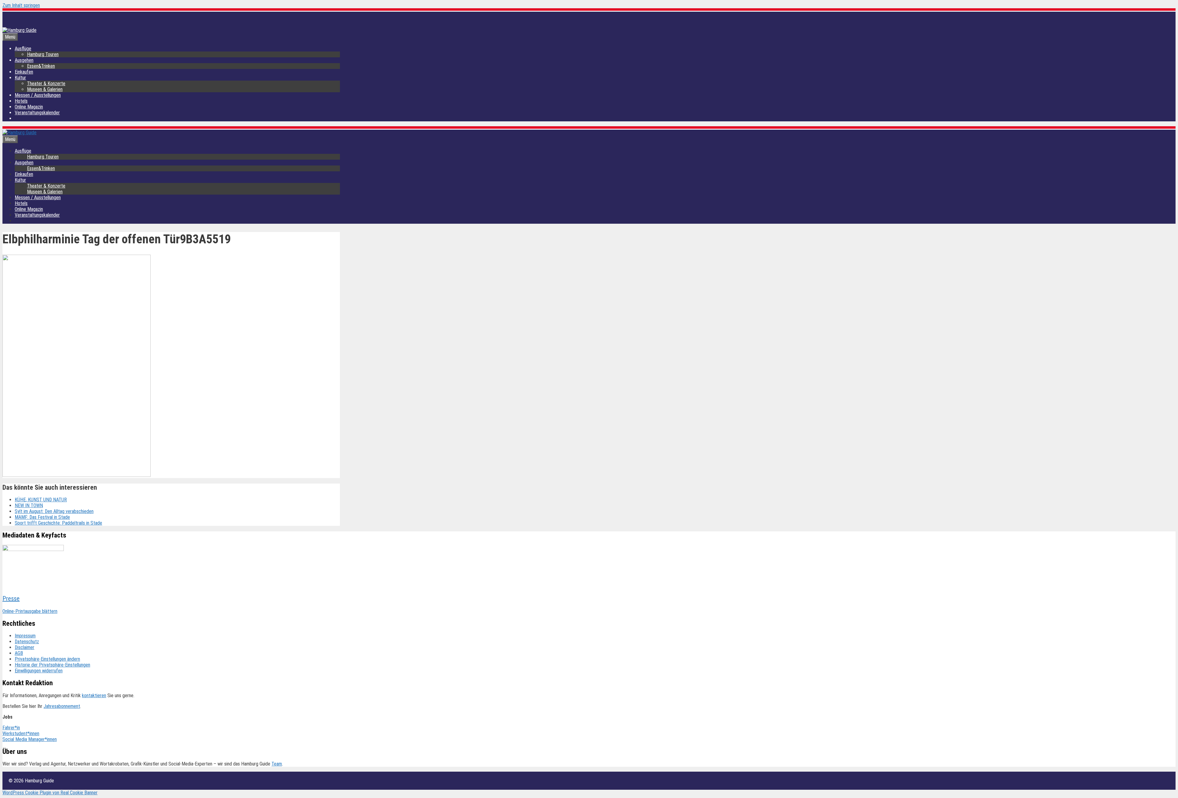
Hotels (21, 101)
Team (276, 764)
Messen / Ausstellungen (38, 95)
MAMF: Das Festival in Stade (42, 517)
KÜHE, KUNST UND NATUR (41, 500)
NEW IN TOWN (29, 505)
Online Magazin (29, 107)
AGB (19, 653)
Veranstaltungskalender (37, 113)
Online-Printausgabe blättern (29, 611)
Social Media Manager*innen (29, 739)
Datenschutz (27, 641)
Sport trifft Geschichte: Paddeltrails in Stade (58, 523)
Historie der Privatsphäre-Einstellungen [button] (52, 665)
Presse (11, 598)
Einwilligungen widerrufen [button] (39, 671)
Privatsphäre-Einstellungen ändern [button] (47, 659)
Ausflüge (23, 48)
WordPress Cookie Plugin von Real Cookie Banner (50, 793)
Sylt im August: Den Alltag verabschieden (54, 511)
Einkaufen (24, 72)
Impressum (25, 636)
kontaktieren (94, 695)
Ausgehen (24, 60)
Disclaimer (24, 647)
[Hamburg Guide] (19, 132)
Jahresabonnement (62, 706)
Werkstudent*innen (20, 733)
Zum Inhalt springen (21, 5)
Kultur (20, 78)
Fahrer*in (11, 728)
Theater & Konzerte (46, 83)
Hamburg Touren (43, 54)
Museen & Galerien (45, 89)
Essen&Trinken (41, 66)
